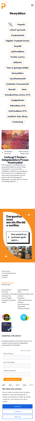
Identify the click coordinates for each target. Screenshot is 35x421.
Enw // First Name (9, 362)
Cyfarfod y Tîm (6, 296)
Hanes (19, 292)
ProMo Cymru (17, 57)
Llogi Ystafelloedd (23, 290)
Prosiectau (5, 292)
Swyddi (17, 46)
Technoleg (17, 122)
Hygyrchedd (21, 306)
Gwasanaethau (6, 290)
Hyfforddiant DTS (17, 111)
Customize (17, 412)
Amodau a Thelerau (24, 308)
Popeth (21, 24)
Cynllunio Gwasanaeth (17, 84)
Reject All (17, 417)
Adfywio (17, 62)
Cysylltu (4, 302)
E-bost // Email (9, 353)
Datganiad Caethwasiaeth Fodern (25, 299)
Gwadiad (20, 302)
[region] (17, 403)
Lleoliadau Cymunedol (8, 300)
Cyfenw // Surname (10, 371)
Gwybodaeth (17, 35)
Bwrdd (11, 89)
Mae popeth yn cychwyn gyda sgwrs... (19, 237)
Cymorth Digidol (7, 298)
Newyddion (18, 73)
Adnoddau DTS (17, 106)
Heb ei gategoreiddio (18, 68)
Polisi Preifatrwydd (23, 304)
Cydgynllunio (17, 100)
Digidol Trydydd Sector (18, 41)
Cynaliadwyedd (18, 78)
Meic (24, 89)
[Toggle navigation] (32, 5)
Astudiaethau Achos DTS (17, 95)
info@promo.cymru (8, 283)
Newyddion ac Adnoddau (9, 294)
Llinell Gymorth (17, 30)
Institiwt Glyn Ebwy (17, 116)
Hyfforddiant (17, 51)
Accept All (17, 406)
